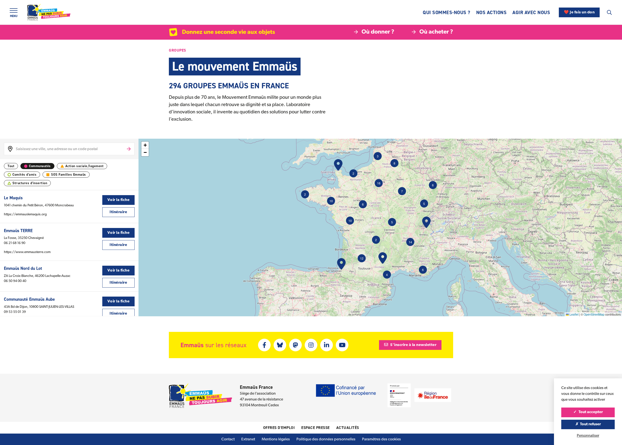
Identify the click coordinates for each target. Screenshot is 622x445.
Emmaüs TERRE (18, 231)
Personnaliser (588, 436)
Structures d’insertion (29, 183)
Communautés (40, 166)
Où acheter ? (436, 32)
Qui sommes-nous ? (446, 12)
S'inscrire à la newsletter (413, 345)
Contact (228, 439)
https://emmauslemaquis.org (25, 214)
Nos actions (491, 12)
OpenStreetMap (594, 314)
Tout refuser (590, 424)
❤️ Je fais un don (579, 12)
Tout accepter (590, 412)
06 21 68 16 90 (14, 243)
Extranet (248, 439)
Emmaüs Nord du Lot (23, 268)
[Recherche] (609, 12)
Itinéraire (118, 212)
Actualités (347, 427)
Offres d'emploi (279, 427)
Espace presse (315, 427)
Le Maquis (13, 198)
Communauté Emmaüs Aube (29, 299)
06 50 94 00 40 (15, 281)
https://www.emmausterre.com (27, 252)
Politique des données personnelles (325, 439)
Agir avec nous (531, 12)
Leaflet (574, 314)
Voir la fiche (118, 200)
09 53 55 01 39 (15, 312)
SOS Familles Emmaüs (68, 174)
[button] (331, 201)
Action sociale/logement (84, 166)
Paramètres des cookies (381, 439)
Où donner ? (378, 32)
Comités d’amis (24, 174)
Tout (11, 166)
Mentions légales (276, 439)
